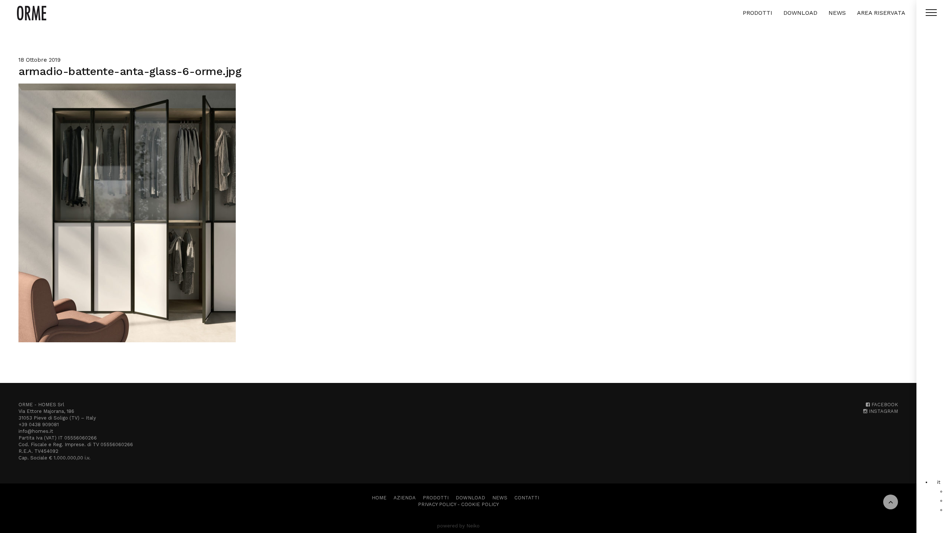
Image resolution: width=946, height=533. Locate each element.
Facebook (884, 404)
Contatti (526, 497)
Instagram (882, 411)
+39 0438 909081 (38, 424)
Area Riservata (881, 12)
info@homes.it (35, 431)
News (837, 12)
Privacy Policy (437, 504)
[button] (938, 482)
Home (379, 497)
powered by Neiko (458, 526)
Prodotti (757, 12)
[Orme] (32, 13)
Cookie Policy (480, 504)
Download (800, 12)
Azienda (405, 497)
